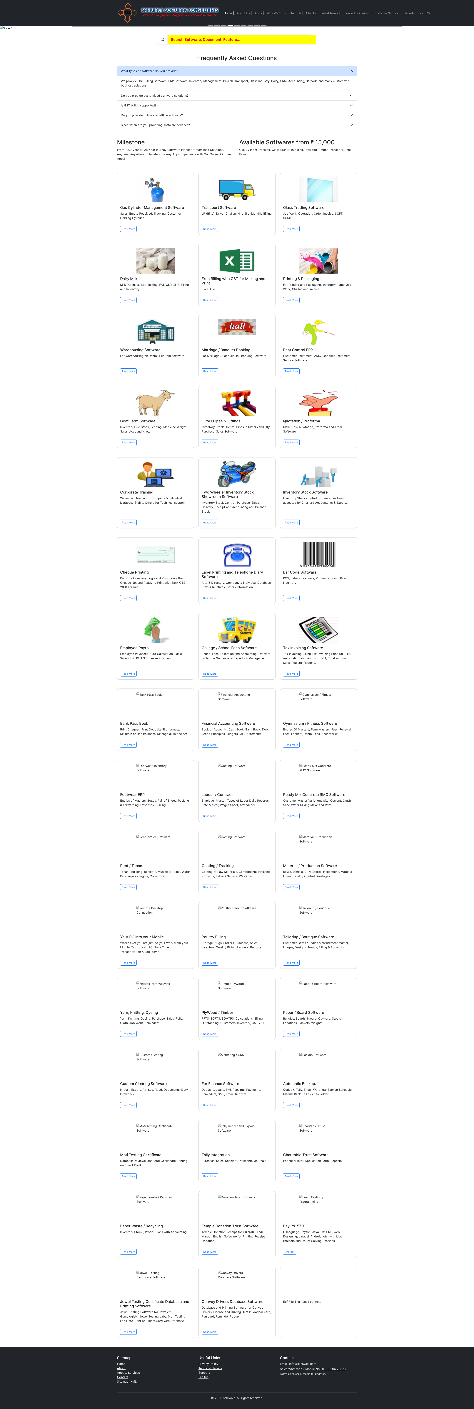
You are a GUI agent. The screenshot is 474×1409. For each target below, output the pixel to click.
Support (204, 1372)
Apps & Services (128, 1372)
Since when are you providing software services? (155, 125)
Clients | (312, 13)
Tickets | (410, 13)
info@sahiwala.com (302, 1364)
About (121, 1368)
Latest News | (330, 13)
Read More (128, 228)
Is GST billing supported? (138, 105)
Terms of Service (210, 1368)
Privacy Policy (208, 1364)
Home (121, 1364)
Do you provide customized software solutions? (154, 95)
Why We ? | (274, 13)
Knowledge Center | (356, 13)
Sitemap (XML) (127, 1381)
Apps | (259, 13)
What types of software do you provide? (149, 71)
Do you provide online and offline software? (152, 115)
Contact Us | (294, 13)
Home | (229, 13)
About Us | (244, 13)
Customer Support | (387, 13)
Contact (289, 1251)
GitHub (203, 1377)
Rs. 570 (424, 13)
